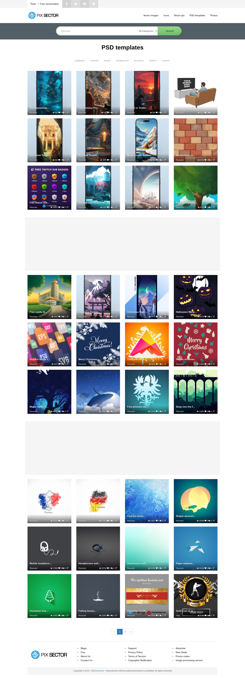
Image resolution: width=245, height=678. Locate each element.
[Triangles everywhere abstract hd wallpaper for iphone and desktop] (165, 364)
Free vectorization (49, 4)
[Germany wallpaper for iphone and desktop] (116, 521)
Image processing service (189, 660)
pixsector (100, 671)
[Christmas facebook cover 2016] (165, 615)
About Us (85, 656)
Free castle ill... (38, 312)
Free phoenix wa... (137, 406)
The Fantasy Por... (88, 107)
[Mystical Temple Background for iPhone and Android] (116, 160)
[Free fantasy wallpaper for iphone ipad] (116, 411)
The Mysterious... (39, 107)
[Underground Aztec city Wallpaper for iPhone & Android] (116, 207)
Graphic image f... (40, 359)
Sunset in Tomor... (137, 107)
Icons (166, 15)
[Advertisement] (122, 244)
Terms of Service (137, 656)
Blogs (83, 648)
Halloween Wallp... (186, 312)
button (107, 60)
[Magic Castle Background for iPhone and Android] (165, 160)
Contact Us (86, 660)
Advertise (181, 648)
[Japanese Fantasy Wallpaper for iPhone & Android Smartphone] (116, 316)
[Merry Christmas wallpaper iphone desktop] (116, 364)
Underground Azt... (89, 202)
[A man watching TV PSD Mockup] (213, 112)
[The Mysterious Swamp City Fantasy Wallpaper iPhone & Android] (67, 112)
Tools (33, 4)
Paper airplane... (185, 563)
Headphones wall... (89, 563)
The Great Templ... (40, 155)
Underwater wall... (137, 563)
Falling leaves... (87, 610)
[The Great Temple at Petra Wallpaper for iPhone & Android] (67, 160)
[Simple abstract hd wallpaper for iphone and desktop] (213, 521)
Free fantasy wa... (88, 406)
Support (132, 648)
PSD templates (197, 15)
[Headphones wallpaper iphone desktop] (116, 568)
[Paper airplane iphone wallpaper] (213, 568)
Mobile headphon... (41, 563)
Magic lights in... (39, 406)
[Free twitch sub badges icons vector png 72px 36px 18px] (67, 207)
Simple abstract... (186, 516)
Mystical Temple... (88, 155)
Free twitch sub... (39, 202)
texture (166, 60)
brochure (139, 60)
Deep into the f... (185, 406)
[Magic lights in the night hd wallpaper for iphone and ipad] (67, 411)
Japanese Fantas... (89, 312)
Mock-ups (179, 15)
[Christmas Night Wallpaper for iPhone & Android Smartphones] (165, 316)
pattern (153, 60)
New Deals (181, 652)
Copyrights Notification (140, 660)
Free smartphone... (186, 202)
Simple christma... (186, 359)
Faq (83, 652)
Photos (214, 15)
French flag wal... (39, 516)
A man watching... (186, 107)
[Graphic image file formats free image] (67, 364)
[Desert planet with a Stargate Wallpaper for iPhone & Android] (165, 207)
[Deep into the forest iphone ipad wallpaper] (213, 411)
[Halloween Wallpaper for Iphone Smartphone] (213, 316)
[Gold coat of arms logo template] (213, 615)
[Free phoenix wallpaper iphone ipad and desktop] (165, 411)
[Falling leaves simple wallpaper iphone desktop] (116, 615)
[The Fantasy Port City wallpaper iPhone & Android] (116, 112)
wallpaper (80, 60)
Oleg (178, 615)
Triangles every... (136, 359)
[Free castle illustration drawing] (67, 316)
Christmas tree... (39, 610)
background (122, 60)
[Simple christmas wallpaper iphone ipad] (213, 364)
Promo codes (183, 656)
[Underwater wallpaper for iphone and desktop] (165, 568)
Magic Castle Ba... (137, 155)
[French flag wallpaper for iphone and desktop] (67, 521)
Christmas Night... (137, 312)
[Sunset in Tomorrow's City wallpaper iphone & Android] (165, 112)
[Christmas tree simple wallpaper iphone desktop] (67, 615)
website (94, 60)
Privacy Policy (135, 652)
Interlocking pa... (185, 155)
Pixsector (33, 112)
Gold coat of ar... (185, 610)
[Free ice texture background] (165, 521)
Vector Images (150, 15)
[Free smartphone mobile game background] (213, 207)
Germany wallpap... (89, 516)
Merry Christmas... (88, 359)
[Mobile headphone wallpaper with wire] (67, 568)
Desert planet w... (137, 202)
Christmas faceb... (137, 610)
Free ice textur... (136, 516)
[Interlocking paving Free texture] (213, 160)
